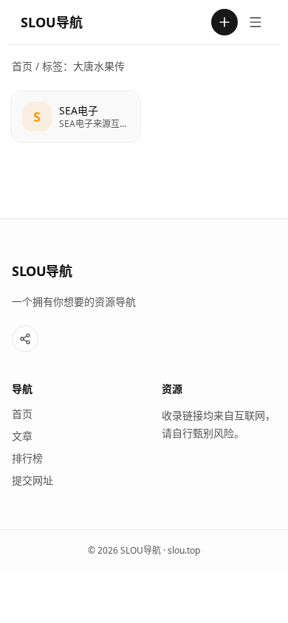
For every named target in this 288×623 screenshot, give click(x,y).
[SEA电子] (76, 117)
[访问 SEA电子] (37, 116)
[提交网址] (224, 22)
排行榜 (27, 458)
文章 (22, 436)
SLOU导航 (52, 22)
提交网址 (32, 480)
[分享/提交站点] (25, 339)
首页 (22, 66)
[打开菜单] (255, 22)
